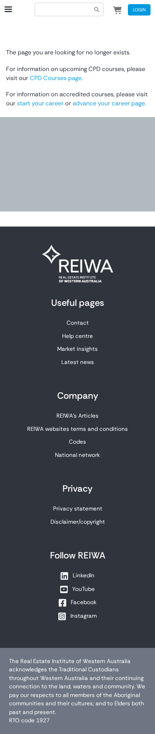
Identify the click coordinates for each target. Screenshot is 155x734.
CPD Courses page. (56, 78)
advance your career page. (109, 103)
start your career (39, 103)
